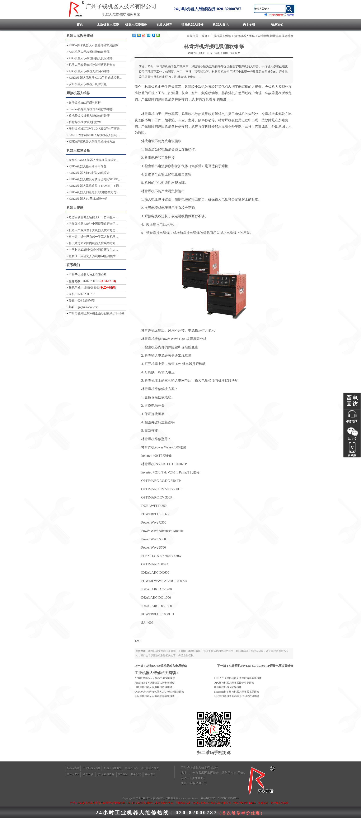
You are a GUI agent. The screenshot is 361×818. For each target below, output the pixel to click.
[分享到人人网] (153, 35)
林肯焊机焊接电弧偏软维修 (275, 36)
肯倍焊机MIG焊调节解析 (85, 102)
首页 (80, 24)
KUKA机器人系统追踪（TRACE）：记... (95, 185)
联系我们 (277, 24)
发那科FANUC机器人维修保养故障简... (94, 160)
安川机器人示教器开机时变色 (88, 84)
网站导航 (150, 774)
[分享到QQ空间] (139, 35)
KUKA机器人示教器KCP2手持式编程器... (95, 77)
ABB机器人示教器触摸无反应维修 (91, 58)
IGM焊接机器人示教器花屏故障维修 (155, 696)
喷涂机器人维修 (192, 24)
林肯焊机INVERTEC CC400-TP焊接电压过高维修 (261, 665)
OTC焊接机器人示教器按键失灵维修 (234, 682)
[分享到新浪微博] (144, 35)
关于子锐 (249, 24)
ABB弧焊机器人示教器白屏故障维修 (155, 678)
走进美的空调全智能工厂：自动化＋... (93, 217)
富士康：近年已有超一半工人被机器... (93, 236)
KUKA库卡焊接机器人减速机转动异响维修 (238, 678)
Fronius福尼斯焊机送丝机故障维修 (91, 109)
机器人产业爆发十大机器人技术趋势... (93, 230)
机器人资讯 (221, 24)
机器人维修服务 (136, 24)
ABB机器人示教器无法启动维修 (89, 71)
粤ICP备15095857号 (228, 798)
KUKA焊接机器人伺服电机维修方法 (92, 141)
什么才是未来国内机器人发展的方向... (93, 243)
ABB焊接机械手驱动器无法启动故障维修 (236, 696)
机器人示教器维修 (80, 35)
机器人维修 (73, 768)
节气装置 (123, 774)
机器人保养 (164, 24)
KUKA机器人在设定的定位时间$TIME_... (95, 179)
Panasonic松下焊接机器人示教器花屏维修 (236, 691)
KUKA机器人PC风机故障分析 (88, 198)
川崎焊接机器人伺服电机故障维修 (153, 687)
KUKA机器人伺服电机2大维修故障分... (94, 192)
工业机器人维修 (108, 24)
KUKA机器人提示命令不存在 (87, 166)
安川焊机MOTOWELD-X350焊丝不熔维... (95, 128)
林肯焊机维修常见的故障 (85, 122)
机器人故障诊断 (78, 150)
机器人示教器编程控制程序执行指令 (92, 64)
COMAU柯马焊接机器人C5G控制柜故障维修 (159, 691)
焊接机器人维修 (78, 93)
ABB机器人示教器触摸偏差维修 (89, 51)
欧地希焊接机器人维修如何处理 (89, 115)
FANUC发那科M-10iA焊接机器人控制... (94, 135)
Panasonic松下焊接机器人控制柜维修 (155, 682)
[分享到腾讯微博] (148, 35)
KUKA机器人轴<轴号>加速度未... (90, 172)
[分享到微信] (158, 35)
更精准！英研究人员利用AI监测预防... (93, 256)
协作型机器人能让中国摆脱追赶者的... (93, 223)
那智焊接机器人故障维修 (228, 687)
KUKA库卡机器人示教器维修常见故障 (93, 45)
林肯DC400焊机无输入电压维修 (166, 665)
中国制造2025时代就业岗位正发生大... (93, 249)
